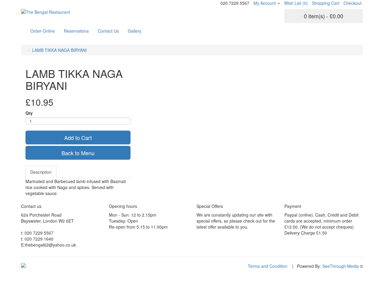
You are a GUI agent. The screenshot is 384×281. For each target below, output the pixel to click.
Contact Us (108, 31)
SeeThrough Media (340, 266)
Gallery (134, 31)
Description (41, 172)
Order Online (42, 31)
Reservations (76, 31)
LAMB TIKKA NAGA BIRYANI (59, 50)
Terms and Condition (267, 266)
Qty (29, 113)
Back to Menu (78, 153)
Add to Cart (78, 137)
